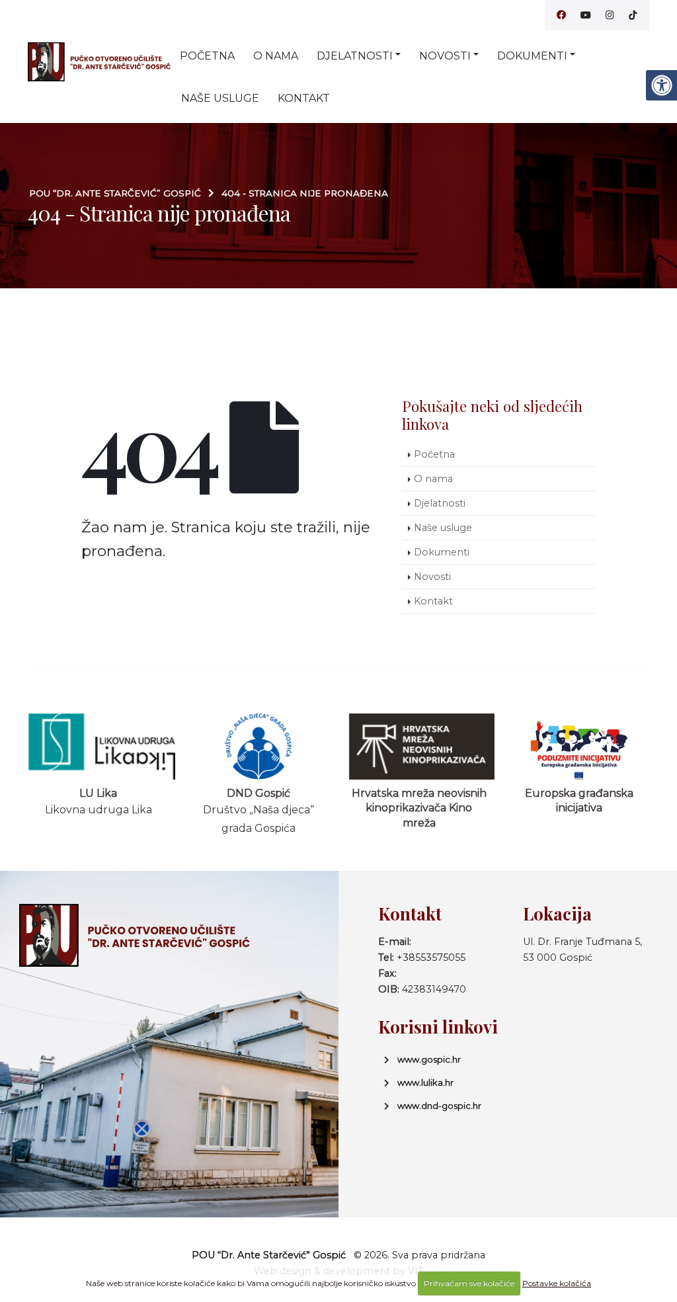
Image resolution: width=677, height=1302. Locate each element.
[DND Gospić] (258, 746)
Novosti (445, 56)
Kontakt (304, 98)
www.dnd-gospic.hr (439, 1105)
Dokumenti (532, 56)
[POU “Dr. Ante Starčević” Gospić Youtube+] (586, 15)
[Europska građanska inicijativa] (579, 746)
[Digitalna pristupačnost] (661, 85)
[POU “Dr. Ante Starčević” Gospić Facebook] (561, 15)
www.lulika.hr (425, 1082)
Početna (207, 56)
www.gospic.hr (429, 1059)
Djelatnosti (355, 56)
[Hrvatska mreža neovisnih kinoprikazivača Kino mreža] (419, 746)
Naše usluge (220, 98)
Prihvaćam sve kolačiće (469, 1283)
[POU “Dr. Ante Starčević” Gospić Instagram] (610, 15)
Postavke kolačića (556, 1283)
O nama (275, 56)
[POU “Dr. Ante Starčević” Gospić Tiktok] (633, 15)
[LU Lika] (98, 746)
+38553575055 (431, 957)
